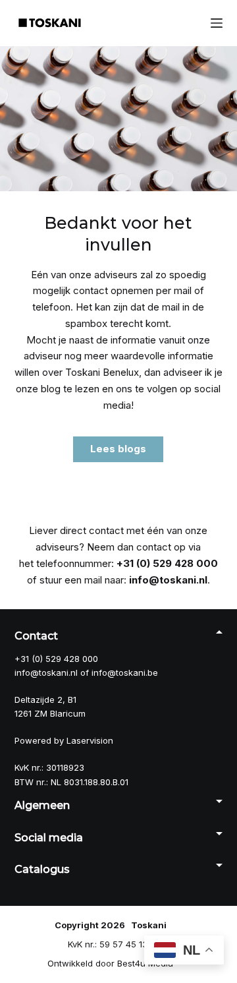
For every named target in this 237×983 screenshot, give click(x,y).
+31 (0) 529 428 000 (167, 563)
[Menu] (217, 23)
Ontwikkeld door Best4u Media (110, 963)
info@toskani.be (125, 672)
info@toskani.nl (168, 580)
